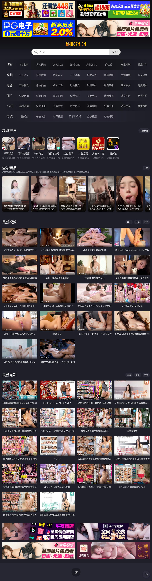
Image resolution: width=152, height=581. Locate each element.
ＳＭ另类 (142, 75)
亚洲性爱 (24, 85)
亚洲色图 (41, 95)
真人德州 (41, 64)
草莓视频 (58, 116)
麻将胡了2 (91, 64)
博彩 (10, 65)
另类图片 (142, 95)
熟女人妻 (92, 75)
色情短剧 (109, 116)
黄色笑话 (125, 106)
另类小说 (109, 106)
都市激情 (24, 106)
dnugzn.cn (76, 44)
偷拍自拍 (41, 85)
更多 (146, 222)
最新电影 (9, 374)
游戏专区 (75, 64)
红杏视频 (92, 116)
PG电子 (24, 64)
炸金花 (108, 64)
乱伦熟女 (125, 85)
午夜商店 (41, 116)
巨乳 (138, 222)
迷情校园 (92, 106)
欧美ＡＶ (58, 75)
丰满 (129, 375)
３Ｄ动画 (75, 75)
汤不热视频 (75, 116)
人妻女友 (58, 106)
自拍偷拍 (41, 75)
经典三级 (109, 85)
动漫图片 (75, 95)
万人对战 (58, 64)
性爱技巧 (142, 106)
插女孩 (24, 116)
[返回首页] (146, 574)
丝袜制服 (109, 75)
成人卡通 (58, 85)
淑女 (138, 375)
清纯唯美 (109, 95)
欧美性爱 (75, 85)
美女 (129, 222)
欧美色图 (58, 95)
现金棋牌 (125, 64)
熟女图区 (125, 95)
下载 (146, 168)
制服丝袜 (92, 85)
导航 (10, 116)
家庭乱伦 (41, 106)
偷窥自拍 (24, 95)
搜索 (114, 51)
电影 (10, 85)
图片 (10, 96)
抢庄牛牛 (142, 64)
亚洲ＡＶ (24, 75)
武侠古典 (75, 106)
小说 (10, 106)
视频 (10, 75)
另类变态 (142, 85)
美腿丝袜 (92, 95)
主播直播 (125, 75)
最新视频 (9, 221)
